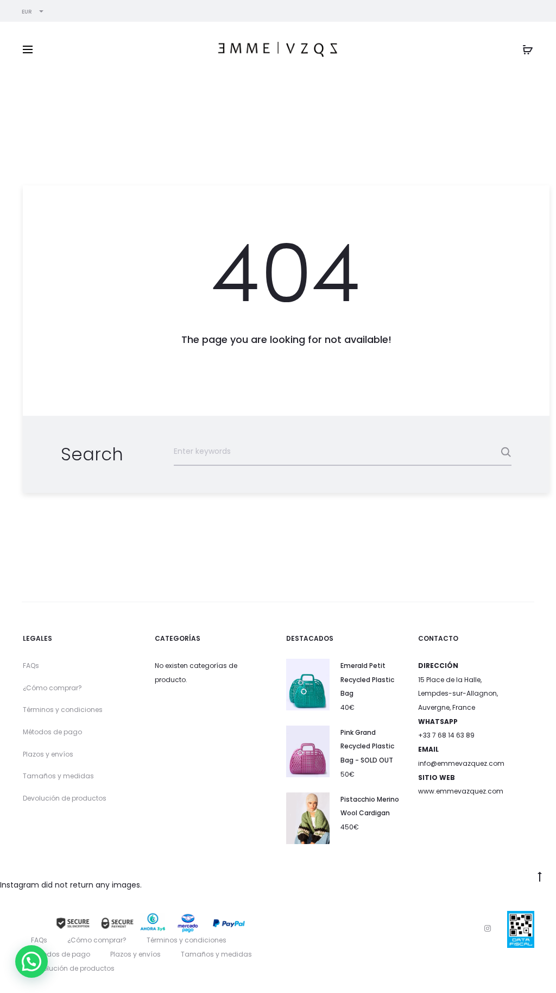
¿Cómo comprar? (52, 687)
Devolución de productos (64, 798)
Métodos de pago (52, 731)
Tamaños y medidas (58, 775)
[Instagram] (487, 928)
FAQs (31, 665)
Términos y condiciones (63, 709)
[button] (31, 961)
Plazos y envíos (48, 754)
